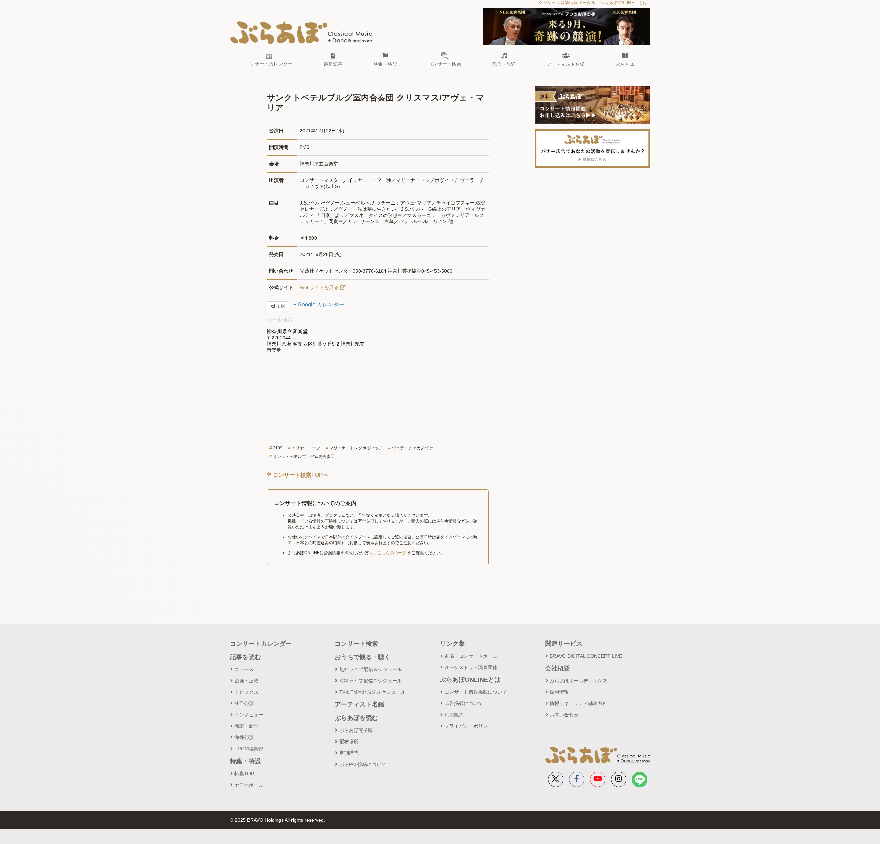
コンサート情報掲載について (475, 692)
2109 (278, 448)
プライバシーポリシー (468, 726)
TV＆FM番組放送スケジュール (372, 692)
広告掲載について (463, 703)
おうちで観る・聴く (362, 657)
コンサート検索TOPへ (300, 475)
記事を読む (245, 657)
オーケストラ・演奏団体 (470, 667)
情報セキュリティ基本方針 (578, 703)
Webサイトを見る (319, 287)
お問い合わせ (564, 714)
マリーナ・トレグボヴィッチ (356, 448)
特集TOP (244, 773)
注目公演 (244, 703)
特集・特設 (245, 761)
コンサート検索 (356, 643)
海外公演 (244, 737)
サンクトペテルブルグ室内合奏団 (304, 456)
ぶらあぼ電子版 (356, 730)
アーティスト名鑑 (359, 704)
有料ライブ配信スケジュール (370, 680)
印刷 (280, 306)
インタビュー (248, 714)
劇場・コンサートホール (470, 656)
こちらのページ (391, 552)
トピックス (246, 692)
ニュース (244, 669)
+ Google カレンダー (318, 304)
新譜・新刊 (246, 726)
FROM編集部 (248, 749)
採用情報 (559, 692)
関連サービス (563, 643)
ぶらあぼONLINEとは (470, 679)
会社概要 (557, 668)
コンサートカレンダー (261, 643)
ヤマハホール (248, 785)
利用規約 (454, 714)
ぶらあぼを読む (356, 717)
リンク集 (452, 643)
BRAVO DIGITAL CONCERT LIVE (586, 656)
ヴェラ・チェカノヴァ (412, 448)
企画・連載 (246, 680)
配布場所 (349, 741)
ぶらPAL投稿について (362, 764)
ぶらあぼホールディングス (578, 680)
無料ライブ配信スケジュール (370, 669)
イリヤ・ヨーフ (306, 448)
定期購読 (349, 753)
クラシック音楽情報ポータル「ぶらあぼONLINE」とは (593, 2)
